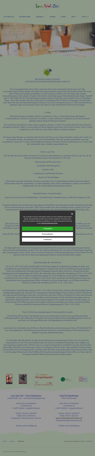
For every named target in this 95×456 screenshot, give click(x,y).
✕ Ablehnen (47, 239)
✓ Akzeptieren (48, 228)
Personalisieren (47, 234)
